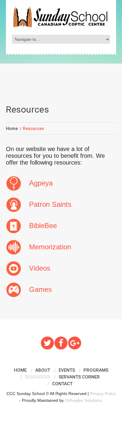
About (42, 370)
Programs (96, 370)
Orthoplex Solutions (83, 400)
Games (40, 289)
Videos (39, 268)
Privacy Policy (103, 393)
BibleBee (43, 226)
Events (67, 370)
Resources (37, 377)
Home (12, 128)
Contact (62, 383)
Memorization (50, 247)
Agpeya (41, 183)
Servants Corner (79, 377)
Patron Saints (50, 204)
